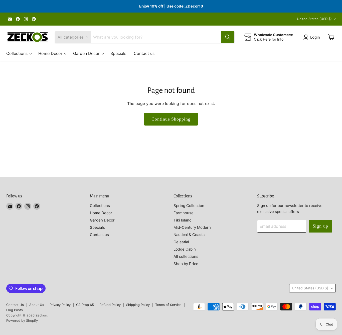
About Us (36, 305)
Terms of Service (168, 305)
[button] (312, 37)
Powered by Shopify (22, 320)
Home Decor (51, 53)
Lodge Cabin (185, 249)
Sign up (320, 226)
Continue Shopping (170, 119)
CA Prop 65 (85, 305)
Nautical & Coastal (190, 234)
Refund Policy (110, 305)
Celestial (181, 242)
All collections (186, 256)
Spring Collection (189, 205)
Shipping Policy (138, 305)
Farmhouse (184, 212)
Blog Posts (14, 310)
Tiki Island (183, 220)
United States (314, 19)
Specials (118, 53)
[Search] (227, 37)
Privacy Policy (60, 305)
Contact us (144, 53)
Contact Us (15, 305)
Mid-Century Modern (192, 227)
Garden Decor (87, 53)
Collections (17, 53)
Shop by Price (186, 263)
